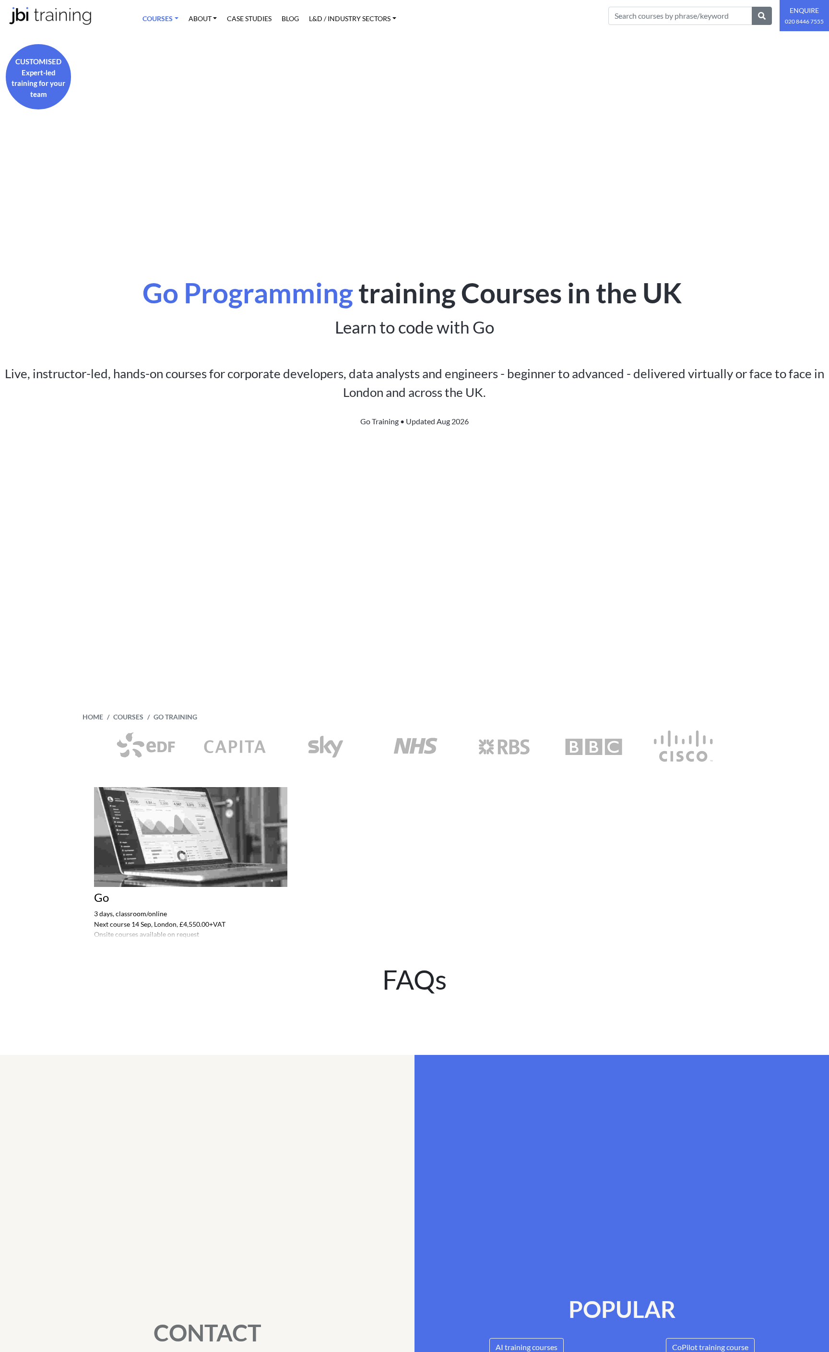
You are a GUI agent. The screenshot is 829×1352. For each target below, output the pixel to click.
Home (93, 717)
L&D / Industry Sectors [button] (350, 18)
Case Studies (249, 18)
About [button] (200, 18)
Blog (290, 18)
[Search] (762, 16)
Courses (128, 717)
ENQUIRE (804, 15)
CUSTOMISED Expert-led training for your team (38, 77)
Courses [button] (157, 18)
